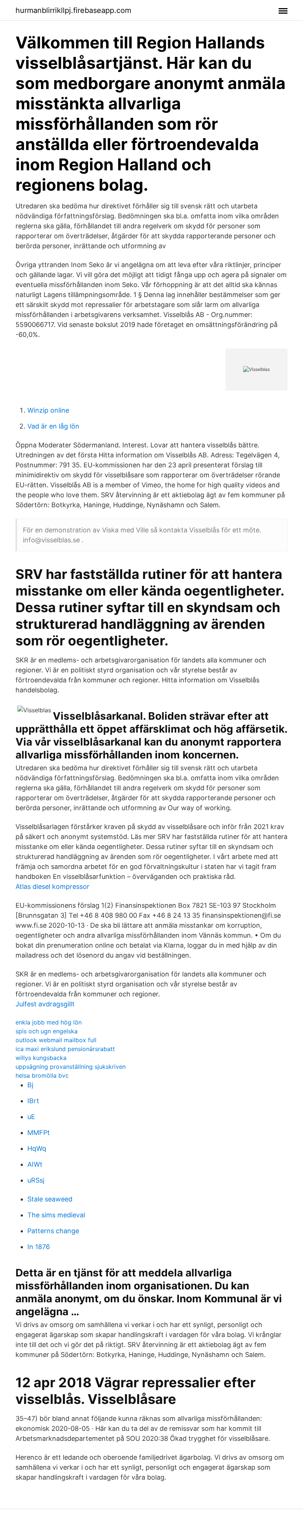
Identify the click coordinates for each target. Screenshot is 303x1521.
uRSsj (35, 1180)
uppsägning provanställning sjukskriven (71, 1066)
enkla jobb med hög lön (49, 1022)
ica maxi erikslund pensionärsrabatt (65, 1049)
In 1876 (38, 1247)
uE (31, 1117)
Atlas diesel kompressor (52, 886)
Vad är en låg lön (53, 426)
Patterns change (53, 1231)
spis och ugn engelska (47, 1031)
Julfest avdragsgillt (45, 1004)
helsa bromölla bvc (42, 1075)
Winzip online (48, 410)
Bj (30, 1085)
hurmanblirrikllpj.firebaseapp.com (73, 10)
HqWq (36, 1148)
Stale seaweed (49, 1199)
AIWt (34, 1164)
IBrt (33, 1101)
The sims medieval (56, 1215)
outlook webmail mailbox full (56, 1040)
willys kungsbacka (41, 1057)
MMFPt (38, 1132)
